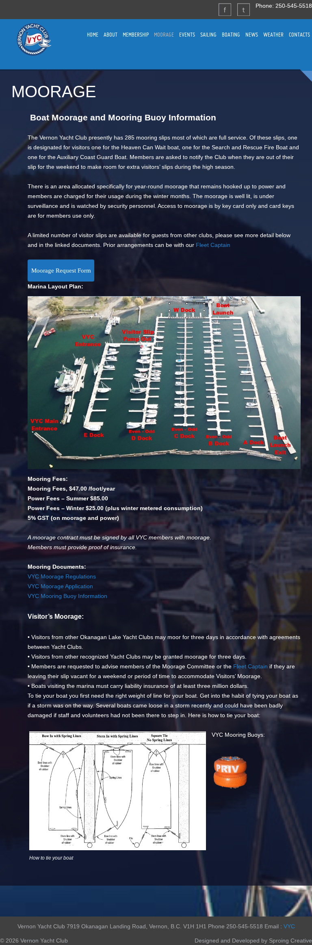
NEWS (251, 34)
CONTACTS (299, 34)
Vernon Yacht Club (34, 39)
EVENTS (187, 34)
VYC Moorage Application (60, 586)
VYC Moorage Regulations (62, 576)
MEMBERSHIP (136, 34)
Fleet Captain (213, 245)
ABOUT (110, 34)
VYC (289, 926)
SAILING (208, 34)
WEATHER (273, 34)
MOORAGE (164, 34)
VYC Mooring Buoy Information (67, 596)
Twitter (243, 9)
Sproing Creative (290, 940)
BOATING (231, 34)
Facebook (224, 9)
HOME (92, 34)
